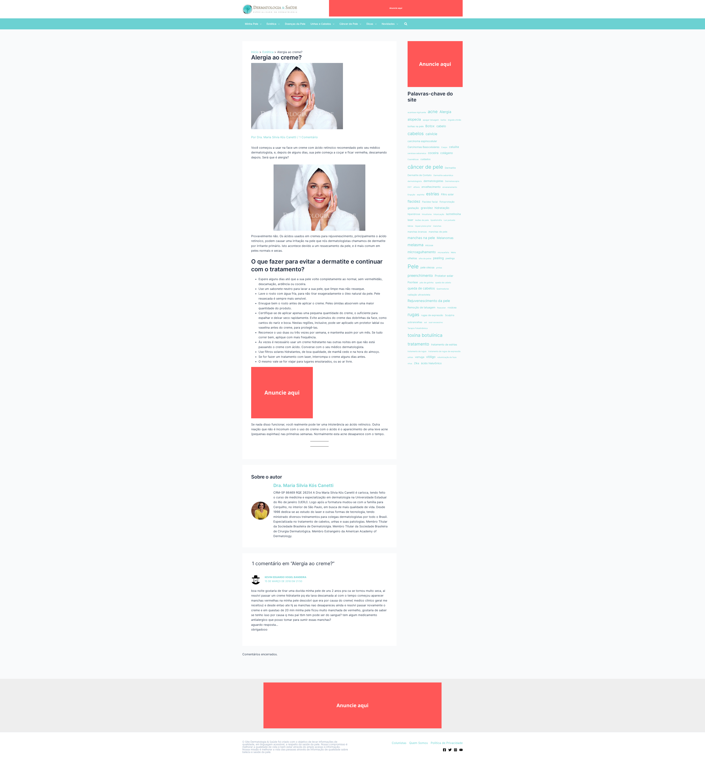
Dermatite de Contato (420, 175)
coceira (433, 153)
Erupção (411, 194)
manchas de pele (438, 231)
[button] (253, 23)
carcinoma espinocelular (422, 141)
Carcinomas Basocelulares (423, 147)
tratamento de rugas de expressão (444, 351)
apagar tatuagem (431, 120)
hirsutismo (427, 214)
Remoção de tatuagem (421, 307)
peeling (438, 258)
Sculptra (449, 315)
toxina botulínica (425, 335)
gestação (413, 207)
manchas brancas (417, 231)
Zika (416, 363)
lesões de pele (422, 220)
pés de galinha (426, 282)
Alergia (445, 112)
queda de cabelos (421, 288)
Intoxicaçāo (438, 214)
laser (410, 219)
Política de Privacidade (447, 743)
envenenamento (449, 187)
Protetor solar (444, 276)
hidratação (442, 208)
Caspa (444, 147)
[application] (259, 23)
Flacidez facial (430, 201)
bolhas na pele (416, 126)
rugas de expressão (432, 315)
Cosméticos (413, 159)
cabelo (441, 126)
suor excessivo (436, 322)
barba (443, 120)
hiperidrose (414, 214)
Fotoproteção (447, 201)
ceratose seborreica (417, 153)
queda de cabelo (443, 282)
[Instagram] (455, 749)
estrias (432, 193)
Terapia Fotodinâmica (418, 328)
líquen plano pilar (423, 226)
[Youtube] (461, 749)
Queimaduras (443, 289)
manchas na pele (421, 238)
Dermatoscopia (452, 181)
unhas (410, 357)
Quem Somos (418, 743)
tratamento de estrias (444, 344)
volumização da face (446, 357)
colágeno (446, 153)
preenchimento (420, 275)
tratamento (418, 343)
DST (410, 187)
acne (433, 111)
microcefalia (443, 252)
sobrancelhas (415, 322)
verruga (419, 356)
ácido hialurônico (431, 363)
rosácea (452, 307)
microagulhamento (422, 252)
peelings (450, 258)
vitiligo (430, 357)
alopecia (414, 119)
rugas (413, 314)
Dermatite (450, 167)
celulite (454, 147)
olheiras (412, 258)
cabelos (416, 133)
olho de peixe (425, 258)
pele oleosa (427, 267)
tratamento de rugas (417, 351)
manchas (437, 226)
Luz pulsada (449, 220)
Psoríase (413, 282)
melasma (415, 244)
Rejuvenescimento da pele (429, 301)
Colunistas (399, 743)
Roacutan (441, 308)
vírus (410, 363)
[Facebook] (444, 749)
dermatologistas (433, 180)
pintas (439, 268)
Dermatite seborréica (443, 175)
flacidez (414, 201)
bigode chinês (454, 120)
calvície (431, 134)
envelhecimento (431, 186)
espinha (420, 194)
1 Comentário (308, 137)
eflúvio (416, 187)
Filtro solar (447, 194)
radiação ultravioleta (419, 294)
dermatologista (415, 181)
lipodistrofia (436, 220)
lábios (410, 226)
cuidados (425, 159)
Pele (413, 266)
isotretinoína (453, 214)
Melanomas (445, 238)
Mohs (453, 252)
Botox (430, 126)
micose (429, 245)
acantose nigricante (417, 112)
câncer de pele (425, 167)
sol (425, 322)
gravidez (427, 208)
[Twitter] (450, 749)
